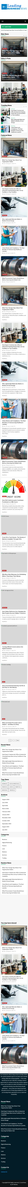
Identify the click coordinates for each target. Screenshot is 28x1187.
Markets (17, 786)
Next (18, 740)
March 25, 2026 (10, 541)
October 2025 (6, 820)
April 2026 (5, 805)
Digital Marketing (14, 783)
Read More (4, 319)
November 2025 (6, 817)
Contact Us (4, 1171)
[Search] (25, 21)
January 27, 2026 (10, 726)
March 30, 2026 (10, 504)
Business (5, 73)
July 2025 (4, 829)
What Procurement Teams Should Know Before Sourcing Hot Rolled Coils (13, 773)
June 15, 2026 (10, 253)
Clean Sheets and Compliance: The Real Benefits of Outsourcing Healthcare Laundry (13, 249)
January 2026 (5, 814)
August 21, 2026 (10, 79)
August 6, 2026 (10, 222)
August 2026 (5, 799)
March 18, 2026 (10, 615)
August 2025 (5, 826)
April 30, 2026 (10, 281)
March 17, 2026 (10, 650)
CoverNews (23, 1182)
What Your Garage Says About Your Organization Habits (12, 750)
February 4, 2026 (10, 689)
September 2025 (6, 823)
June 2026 (5, 802)
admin (4, 54)
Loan (4, 681)
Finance (4, 496)
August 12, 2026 (10, 54)
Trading (4, 533)
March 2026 (5, 808)
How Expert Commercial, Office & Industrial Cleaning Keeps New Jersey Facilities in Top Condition (14, 51)
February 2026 (6, 811)
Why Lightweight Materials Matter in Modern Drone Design (18, 121)
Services (4, 46)
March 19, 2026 (10, 578)
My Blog (14, 12)
